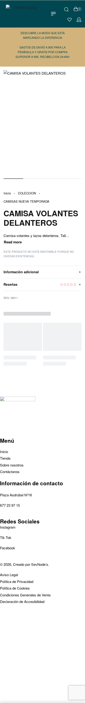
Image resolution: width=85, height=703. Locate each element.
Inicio (7, 193)
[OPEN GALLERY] (42, 122)
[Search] (66, 8)
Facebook (7, 547)
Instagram (8, 527)
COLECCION (27, 193)
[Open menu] (53, 14)
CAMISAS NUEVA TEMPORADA (26, 201)
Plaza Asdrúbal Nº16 (16, 494)
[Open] (69, 19)
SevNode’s (39, 564)
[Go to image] (13, 178)
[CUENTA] (78, 19)
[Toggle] (13, 242)
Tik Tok (5, 537)
